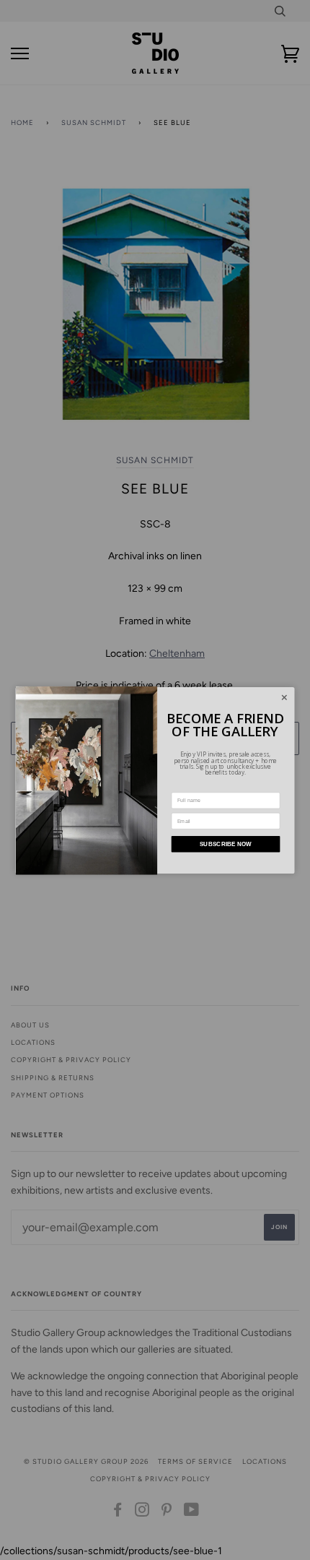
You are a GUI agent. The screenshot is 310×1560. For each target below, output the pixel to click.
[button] (284, 697)
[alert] (155, 780)
